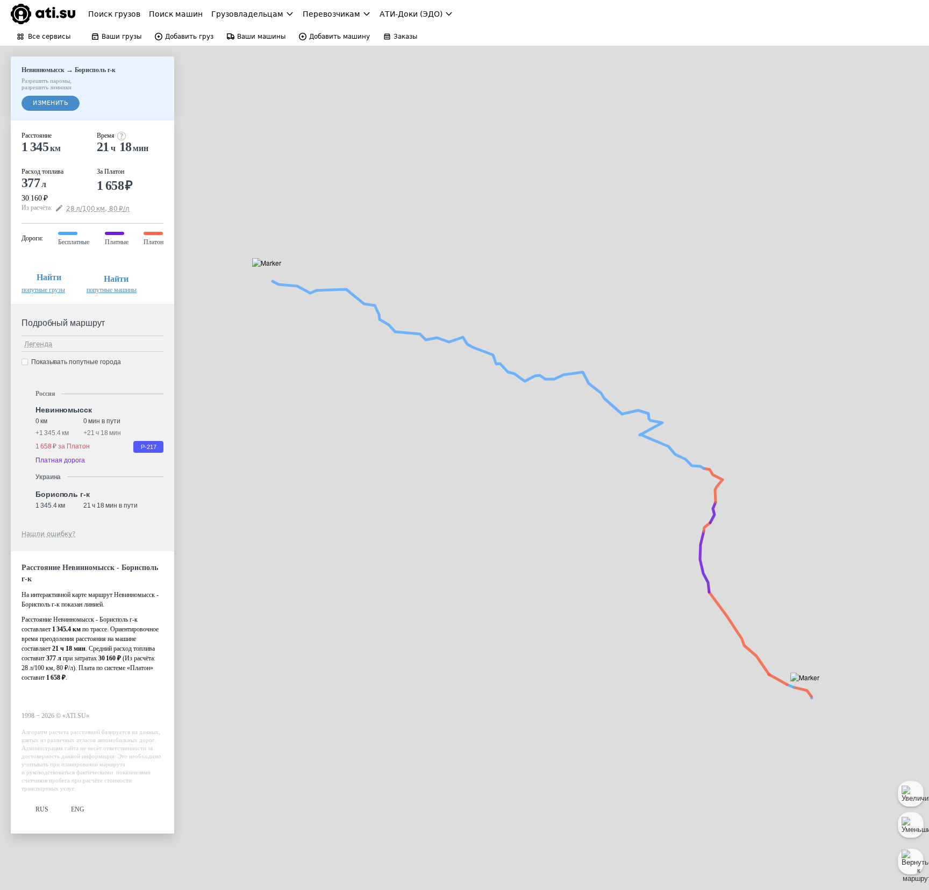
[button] (808, 690)
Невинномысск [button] (63, 410)
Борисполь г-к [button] (62, 494)
